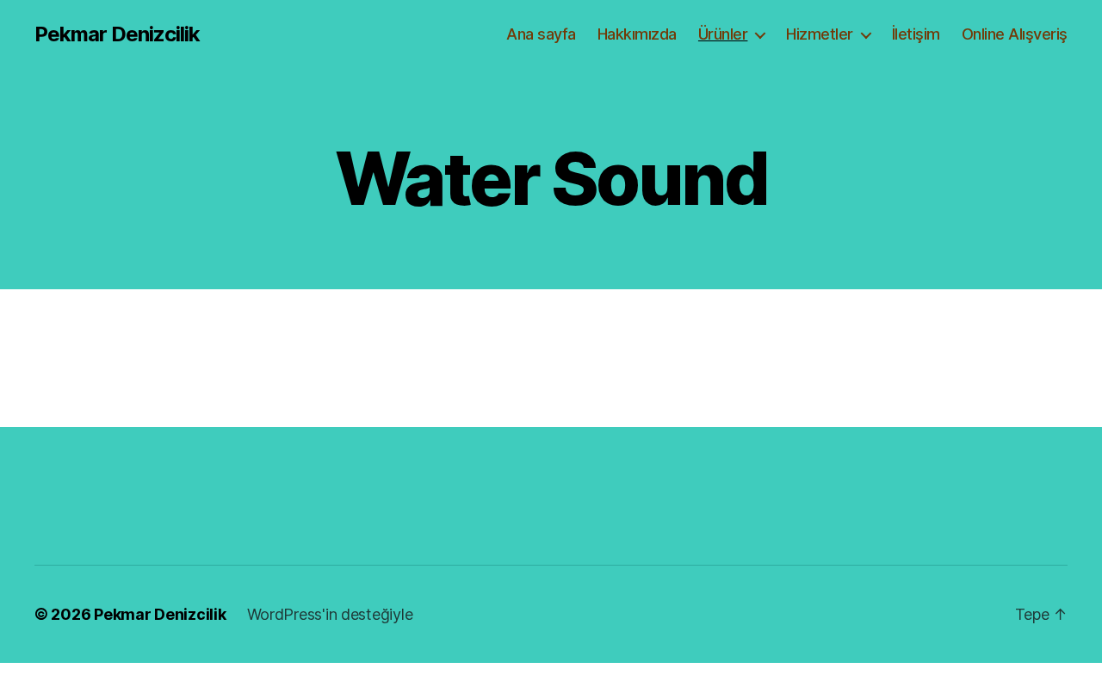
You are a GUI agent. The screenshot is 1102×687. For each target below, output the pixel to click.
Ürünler (723, 34)
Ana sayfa (541, 34)
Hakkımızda (637, 34)
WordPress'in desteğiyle (330, 614)
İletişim (916, 34)
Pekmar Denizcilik (117, 34)
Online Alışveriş (1015, 34)
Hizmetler (819, 34)
